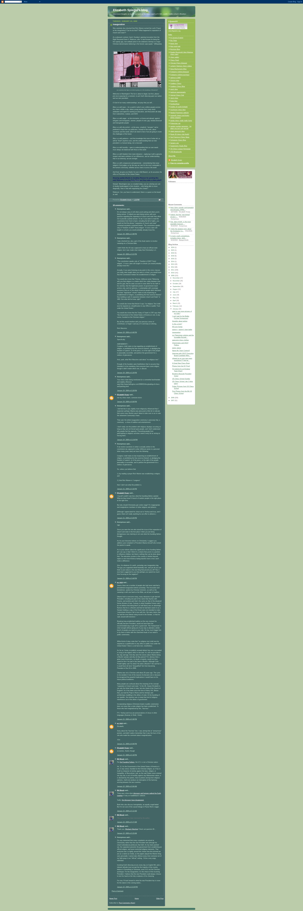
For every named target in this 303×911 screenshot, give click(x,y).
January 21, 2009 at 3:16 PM (127, 489)
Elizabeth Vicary (123, 395)
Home (137, 898)
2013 (173, 264)
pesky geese (176, 348)
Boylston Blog (175, 49)
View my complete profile (179, 163)
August (175, 289)
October (176, 283)
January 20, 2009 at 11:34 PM (127, 440)
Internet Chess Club (177, 95)
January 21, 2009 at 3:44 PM (127, 578)
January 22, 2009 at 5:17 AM (127, 822)
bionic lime (174, 43)
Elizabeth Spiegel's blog (130, 10)
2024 (173, 247)
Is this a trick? (177, 324)
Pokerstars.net (175, 123)
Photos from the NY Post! (181, 366)
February (176, 306)
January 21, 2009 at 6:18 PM (127, 755)
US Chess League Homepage (180, 149)
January (176, 309)
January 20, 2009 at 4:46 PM (127, 332)
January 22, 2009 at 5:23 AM (127, 833)
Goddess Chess (175, 83)
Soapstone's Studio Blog (178, 146)
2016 (173, 259)
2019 (173, 253)
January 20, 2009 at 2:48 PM (127, 234)
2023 (173, 250)
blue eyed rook (175, 46)
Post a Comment (117, 891)
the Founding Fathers (127, 762)
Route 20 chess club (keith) (179, 134)
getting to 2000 (175, 78)
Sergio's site (174, 143)
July (174, 292)
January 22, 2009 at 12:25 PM (127, 887)
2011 (173, 270)
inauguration (176, 332)
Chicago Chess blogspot (178, 63)
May (174, 298)
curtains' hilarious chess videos (181, 66)
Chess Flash (174, 60)
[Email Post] (160, 200)
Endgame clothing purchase (179, 75)
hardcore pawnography (178, 92)
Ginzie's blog (174, 80)
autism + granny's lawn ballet (182, 329)
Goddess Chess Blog (177, 86)
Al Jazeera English (176, 38)
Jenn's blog (174, 98)
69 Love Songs (177, 327)
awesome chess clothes (180, 340)
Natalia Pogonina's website (179, 113)
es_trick (120, 582)
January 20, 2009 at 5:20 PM (127, 373)
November (176, 281)
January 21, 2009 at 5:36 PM (127, 719)
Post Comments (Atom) (127, 903)
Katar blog (173, 101)
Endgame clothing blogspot (179, 72)
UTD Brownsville (176, 152)
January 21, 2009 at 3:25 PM (127, 518)
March (175, 303)
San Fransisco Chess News (179, 137)
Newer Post (113, 898)
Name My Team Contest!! (181, 350)
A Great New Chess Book (181, 363)
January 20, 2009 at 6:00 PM (127, 402)
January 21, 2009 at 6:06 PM (127, 744)
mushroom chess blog (177, 110)
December (176, 278)
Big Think (173, 40)
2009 (173, 275)
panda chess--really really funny (181, 120)
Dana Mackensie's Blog (178, 69)
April (174, 300)
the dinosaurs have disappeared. (133, 800)
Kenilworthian (174, 104)
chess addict (174, 57)
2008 (173, 398)
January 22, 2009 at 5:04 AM (127, 786)
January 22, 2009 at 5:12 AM (127, 811)
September (177, 286)
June (174, 295)
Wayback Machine (131, 829)
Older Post (160, 898)
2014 (173, 261)
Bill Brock (120, 759)
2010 (173, 273)
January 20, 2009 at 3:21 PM (127, 254)
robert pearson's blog (177, 131)
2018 (173, 256)
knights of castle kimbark (179, 107)
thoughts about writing (179, 321)
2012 (173, 267)
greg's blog (174, 89)
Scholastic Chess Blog (178, 140)
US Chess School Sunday (181, 379)
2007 (173, 400)
